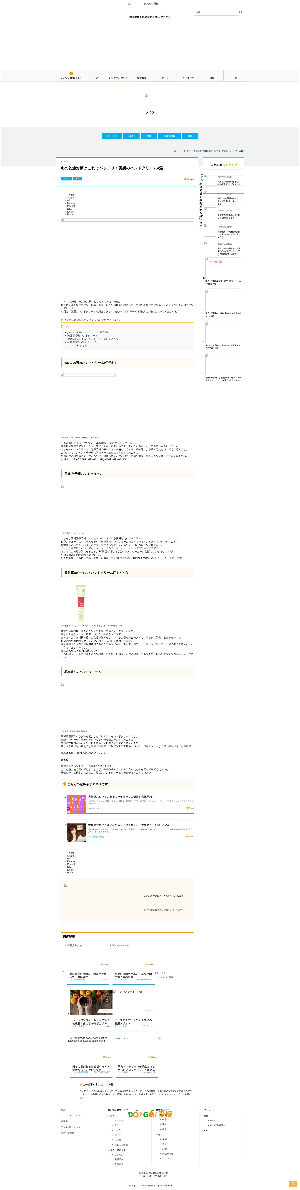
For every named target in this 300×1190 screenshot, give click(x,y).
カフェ (118, 1125)
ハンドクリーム (161, 977)
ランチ (118, 1130)
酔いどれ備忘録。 (219, 1125)
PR (235, 77)
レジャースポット (118, 77)
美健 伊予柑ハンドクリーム (82, 335)
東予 (164, 1124)
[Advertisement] (150, 46)
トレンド (112, 136)
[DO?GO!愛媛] (150, 6)
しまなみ (119, 1154)
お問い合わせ (67, 1132)
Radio (213, 1120)
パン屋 (118, 1139)
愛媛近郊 (119, 1164)
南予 (164, 1129)
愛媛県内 (119, 1159)
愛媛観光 (141, 77)
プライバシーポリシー (72, 1127)
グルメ (94, 77)
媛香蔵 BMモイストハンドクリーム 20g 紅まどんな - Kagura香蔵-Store (93, 626)
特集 (212, 77)
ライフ (165, 77)
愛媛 (171, 977)
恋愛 (149, 136)
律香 (110, 1084)
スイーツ (119, 1120)
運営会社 (65, 1121)
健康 (131, 136)
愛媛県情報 (169, 136)
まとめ (83, 345)
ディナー (119, 1135)
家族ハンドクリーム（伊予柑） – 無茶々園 (81, 438)
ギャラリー (188, 77)
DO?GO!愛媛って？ (71, 77)
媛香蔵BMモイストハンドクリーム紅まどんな (93, 338)
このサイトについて (71, 1115)
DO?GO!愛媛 (147, 1186)
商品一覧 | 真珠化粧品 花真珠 (76, 731)
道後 (164, 1114)
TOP (63, 1110)
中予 (164, 1119)
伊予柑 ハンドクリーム (74, 533)
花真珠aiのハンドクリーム (82, 342)
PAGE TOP (293, 1184)
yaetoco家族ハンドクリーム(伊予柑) (87, 332)
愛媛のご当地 (121, 1144)
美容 (190, 136)
